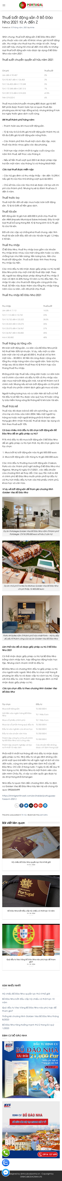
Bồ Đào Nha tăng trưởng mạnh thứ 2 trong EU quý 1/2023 (28, 1026)
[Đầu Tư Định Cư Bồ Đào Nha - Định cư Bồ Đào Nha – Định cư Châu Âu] (31, 5)
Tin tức (24, 815)
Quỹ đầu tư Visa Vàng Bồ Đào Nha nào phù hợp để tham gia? (29, 1009)
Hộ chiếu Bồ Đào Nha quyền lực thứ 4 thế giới (26, 993)
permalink (43, 815)
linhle (32, 27)
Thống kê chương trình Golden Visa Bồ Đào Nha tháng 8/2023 (30, 1018)
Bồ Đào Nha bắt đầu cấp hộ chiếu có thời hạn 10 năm (28, 1000)
